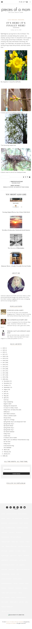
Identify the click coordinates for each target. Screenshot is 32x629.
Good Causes (4, 555)
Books (26, 523)
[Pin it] (27, 177)
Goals (24, 551)
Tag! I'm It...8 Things (9, 419)
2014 (4, 368)
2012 (4, 373)
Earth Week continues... (10, 413)
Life (9, 19)
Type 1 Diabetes (5, 597)
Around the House (12, 513)
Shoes (27, 583)
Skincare (3, 588)
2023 (4, 350)
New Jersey (12, 569)
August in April (7, 403)
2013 (4, 371)
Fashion (21, 541)
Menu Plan (4, 569)
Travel (20, 592)
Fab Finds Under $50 (16, 537)
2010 (4, 377)
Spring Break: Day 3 (9, 423)
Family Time (14, 541)
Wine (26, 602)
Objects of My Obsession (23, 569)
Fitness (28, 541)
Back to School (22, 513)
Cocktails (11, 532)
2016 (4, 364)
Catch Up (6, 399)
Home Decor (4, 560)
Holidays (26, 555)
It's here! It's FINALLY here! (11, 407)
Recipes (15, 583)
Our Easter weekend (9, 431)
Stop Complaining (8, 401)
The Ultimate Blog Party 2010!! (17, 320)
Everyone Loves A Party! (15, 310)
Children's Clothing (22, 527)
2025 (4, 348)
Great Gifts (13, 555)
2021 (4, 354)
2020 (4, 356)
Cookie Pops (7, 435)
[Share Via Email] (29, 177)
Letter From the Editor (7, 564)
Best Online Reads (17, 518)
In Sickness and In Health (10, 437)
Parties (13, 574)
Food (2, 546)
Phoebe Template (19, 621)
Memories (22, 564)
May (5, 395)
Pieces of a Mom (10, 621)
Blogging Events (13, 523)
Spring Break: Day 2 (9, 427)
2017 (4, 362)
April (5, 397)
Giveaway (11, 551)
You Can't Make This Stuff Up (9, 611)
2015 (4, 366)
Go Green (18, 551)
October (6, 385)
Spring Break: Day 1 (9, 429)
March (5, 449)
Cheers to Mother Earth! (10, 415)
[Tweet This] (23, 177)
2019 (4, 358)
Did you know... (8, 417)
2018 (4, 360)
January (6, 453)
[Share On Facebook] (25, 177)
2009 (4, 379)
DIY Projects (19, 532)
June (5, 393)
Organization (5, 574)
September (7, 387)
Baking (3, 518)
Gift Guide (4, 551)
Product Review (17, 578)
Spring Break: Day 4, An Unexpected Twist (15, 421)
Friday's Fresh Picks (11, 546)
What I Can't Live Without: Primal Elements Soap (16, 439)
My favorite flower (8, 425)
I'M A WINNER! (7, 447)
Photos (14, 19)
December (7, 381)
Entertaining (5, 537)
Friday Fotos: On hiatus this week (12, 409)
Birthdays (4, 523)
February (6, 451)
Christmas (4, 532)
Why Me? (21, 602)
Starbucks (11, 588)
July (5, 391)
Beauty (9, 518)
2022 (4, 352)
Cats (2, 527)
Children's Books (10, 527)
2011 (4, 375)
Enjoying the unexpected (10, 405)
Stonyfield (18, 588)
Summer (25, 588)
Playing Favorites (6, 578)
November (7, 383)
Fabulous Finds (5, 541)
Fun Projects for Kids (24, 546)
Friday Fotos (7, 433)
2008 (4, 456)
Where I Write (13, 602)
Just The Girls (13, 560)
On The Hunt (7, 441)
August (6, 389)
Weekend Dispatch (21, 597)
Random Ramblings (6, 583)
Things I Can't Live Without (9, 592)
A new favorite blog (9, 445)
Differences (7, 411)
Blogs (21, 523)
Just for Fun (22, 560)
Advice (3, 513)
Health (20, 555)
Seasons (21, 19)
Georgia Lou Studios (11, 623)
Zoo (20, 611)
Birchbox (26, 518)
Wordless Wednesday (7, 606)
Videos (13, 597)
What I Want (4, 602)
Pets (18, 574)
